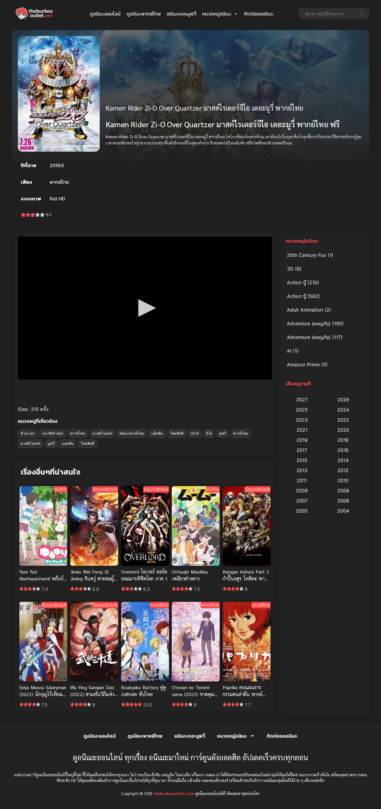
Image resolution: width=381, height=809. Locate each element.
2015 (301, 460)
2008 (343, 491)
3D (290, 269)
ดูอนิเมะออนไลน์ (105, 13)
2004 (343, 511)
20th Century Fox (306, 255)
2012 (343, 470)
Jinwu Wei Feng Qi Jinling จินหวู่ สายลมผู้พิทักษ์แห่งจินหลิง (92, 578)
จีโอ (209, 433)
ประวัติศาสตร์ (52, 433)
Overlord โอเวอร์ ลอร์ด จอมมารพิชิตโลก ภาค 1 (144, 575)
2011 (302, 480)
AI (289, 351)
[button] (145, 308)
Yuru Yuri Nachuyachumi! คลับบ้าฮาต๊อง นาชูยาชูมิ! (42, 578)
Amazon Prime (303, 364)
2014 (343, 460)
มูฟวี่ (51, 443)
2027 (302, 400)
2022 (343, 420)
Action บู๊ (296, 282)
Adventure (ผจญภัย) (309, 323)
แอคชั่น (68, 443)
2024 (343, 410)
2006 (343, 501)
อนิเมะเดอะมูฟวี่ (181, 13)
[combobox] (327, 13)
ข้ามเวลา (28, 433)
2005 (302, 511)
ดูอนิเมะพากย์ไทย (144, 13)
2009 (302, 491)
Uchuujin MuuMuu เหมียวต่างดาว (190, 575)
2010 (343, 480)
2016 (343, 450)
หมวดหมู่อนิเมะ (216, 13)
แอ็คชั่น (157, 433)
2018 (343, 440)
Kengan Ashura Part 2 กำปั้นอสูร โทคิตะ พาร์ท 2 (246, 578)
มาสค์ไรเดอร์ (102, 433)
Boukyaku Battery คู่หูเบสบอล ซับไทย (143, 690)
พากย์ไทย (77, 433)
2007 (302, 501)
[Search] (362, 13)
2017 (301, 450)
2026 (343, 400)
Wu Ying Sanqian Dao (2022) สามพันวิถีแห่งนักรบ (92, 694)
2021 (301, 430)
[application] (145, 308)
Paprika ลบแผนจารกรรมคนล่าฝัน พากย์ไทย (243, 694)
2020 (343, 430)
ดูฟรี (222, 433)
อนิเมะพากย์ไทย (131, 433)
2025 (302, 410)
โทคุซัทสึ (176, 433)
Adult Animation (305, 310)
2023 (302, 420)
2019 (194, 433)
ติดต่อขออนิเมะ (259, 13)
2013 (301, 470)
